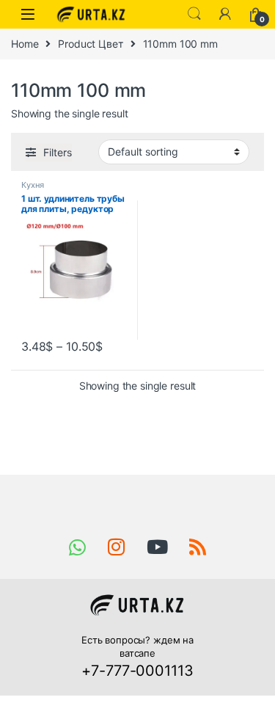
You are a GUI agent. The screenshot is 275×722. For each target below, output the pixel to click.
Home (24, 43)
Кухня (32, 185)
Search (194, 14)
